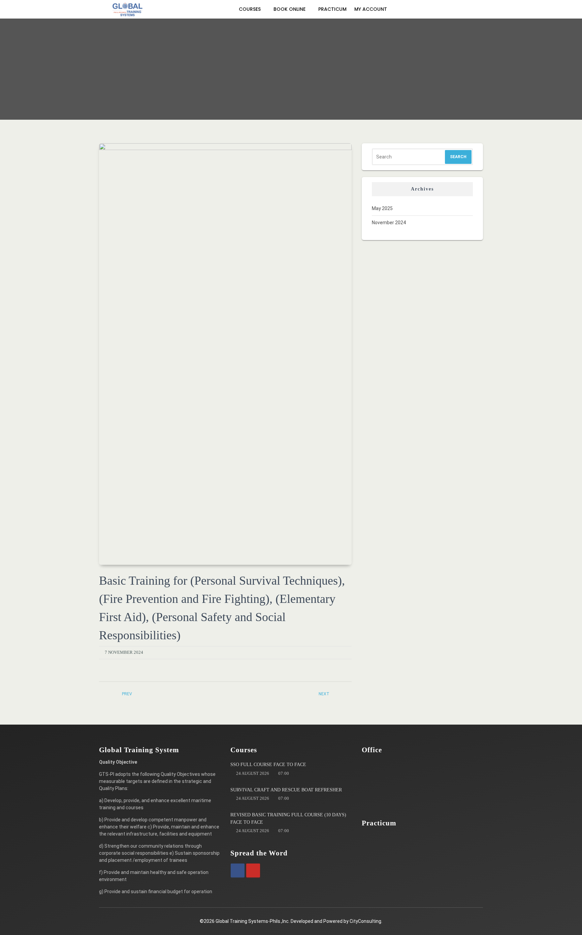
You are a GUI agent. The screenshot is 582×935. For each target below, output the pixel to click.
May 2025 (382, 208)
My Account (371, 9)
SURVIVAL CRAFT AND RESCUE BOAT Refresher (286, 789)
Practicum (332, 9)
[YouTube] (253, 870)
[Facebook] (238, 870)
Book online (290, 9)
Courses (250, 9)
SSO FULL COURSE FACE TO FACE (268, 764)
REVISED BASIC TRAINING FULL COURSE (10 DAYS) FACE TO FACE (288, 818)
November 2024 (389, 222)
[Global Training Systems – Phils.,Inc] (127, 9)
